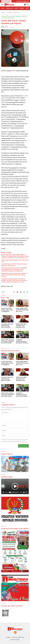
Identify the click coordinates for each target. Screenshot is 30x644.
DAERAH (7, 16)
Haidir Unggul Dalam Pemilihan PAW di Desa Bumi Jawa (15, 260)
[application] (15, 486)
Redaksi (6, 26)
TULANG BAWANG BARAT (8, 18)
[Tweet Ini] (17, 292)
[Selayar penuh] (26, 492)
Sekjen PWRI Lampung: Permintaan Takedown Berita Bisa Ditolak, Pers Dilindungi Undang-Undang (14, 275)
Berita (2, 16)
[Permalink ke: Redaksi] (2, 27)
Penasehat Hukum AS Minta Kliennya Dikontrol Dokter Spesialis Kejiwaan (14, 264)
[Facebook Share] (14, 292)
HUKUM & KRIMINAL (15, 16)
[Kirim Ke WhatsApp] (27, 292)
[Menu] (2, 4)
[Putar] (3, 492)
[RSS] (15, 632)
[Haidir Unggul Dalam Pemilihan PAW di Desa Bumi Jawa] (22, 303)
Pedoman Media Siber (18, 637)
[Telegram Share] (24, 292)
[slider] (13, 492)
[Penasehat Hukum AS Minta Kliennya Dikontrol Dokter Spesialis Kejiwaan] (7, 318)
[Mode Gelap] (25, 4)
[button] (15, 486)
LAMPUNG (24, 16)
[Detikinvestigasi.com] (9, 4)
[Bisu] (24, 492)
